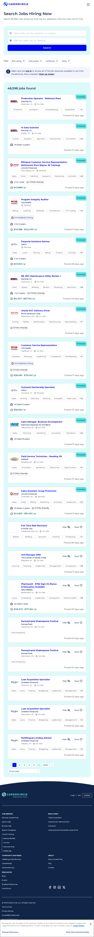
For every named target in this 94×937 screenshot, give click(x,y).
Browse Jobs (6, 826)
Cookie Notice (78, 926)
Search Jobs (6, 822)
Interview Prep (8, 847)
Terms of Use (7, 907)
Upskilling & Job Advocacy (11, 859)
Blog (4, 876)
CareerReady (7, 863)
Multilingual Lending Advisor (36, 738)
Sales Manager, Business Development (41, 422)
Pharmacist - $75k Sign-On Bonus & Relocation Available (39, 585)
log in (29, 71)
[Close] (90, 924)
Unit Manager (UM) (31, 555)
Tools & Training (8, 834)
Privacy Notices (7, 911)
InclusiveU (52, 826)
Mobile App (7, 851)
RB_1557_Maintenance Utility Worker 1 (41, 276)
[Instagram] (54, 888)
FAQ (50, 863)
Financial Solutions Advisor (35, 241)
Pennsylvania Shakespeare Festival (39, 621)
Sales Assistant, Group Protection (38, 491)
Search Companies (9, 830)
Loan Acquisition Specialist (35, 679)
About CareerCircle (55, 859)
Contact (87, 795)
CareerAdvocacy (8, 868)
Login (73, 795)
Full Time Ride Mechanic (34, 525)
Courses (6, 842)
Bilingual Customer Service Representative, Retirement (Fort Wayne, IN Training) (44, 163)
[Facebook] (50, 888)
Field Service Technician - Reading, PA (41, 456)
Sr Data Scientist (30, 127)
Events (4, 880)
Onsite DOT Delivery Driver (35, 310)
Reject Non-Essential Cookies (77, 932)
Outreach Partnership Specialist (38, 387)
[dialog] (47, 928)
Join (79, 795)
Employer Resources (10, 884)
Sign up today (46, 74)
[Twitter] (64, 888)
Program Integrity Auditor (35, 199)
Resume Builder (9, 838)
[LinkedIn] (59, 888)
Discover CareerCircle (10, 818)
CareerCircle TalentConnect (58, 822)
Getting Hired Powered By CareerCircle (63, 830)
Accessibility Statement (10, 915)
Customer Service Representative (39, 345)
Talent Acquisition (55, 818)
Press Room (6, 888)
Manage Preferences (10, 919)
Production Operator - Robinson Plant (41, 98)
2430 (45, 765)
